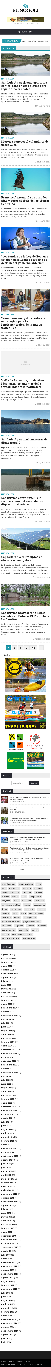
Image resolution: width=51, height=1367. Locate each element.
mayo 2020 (6, 1171)
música (17, 917)
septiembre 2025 (9, 973)
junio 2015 (6, 1296)
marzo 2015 (7, 1308)
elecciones (39, 900)
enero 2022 (6, 1103)
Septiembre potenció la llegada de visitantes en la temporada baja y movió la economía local (28, 838)
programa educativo (32, 921)
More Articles (25, 870)
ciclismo (5, 896)
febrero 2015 (7, 1312)
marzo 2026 (7, 958)
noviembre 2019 (9, 1194)
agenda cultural (9, 884)
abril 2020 (6, 1175)
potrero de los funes (11, 921)
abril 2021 (6, 1133)
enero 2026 (6, 966)
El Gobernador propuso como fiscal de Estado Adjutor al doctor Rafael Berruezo (29, 859)
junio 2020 (6, 1167)
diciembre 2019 (8, 1190)
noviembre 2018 (9, 1239)
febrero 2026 (7, 962)
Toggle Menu (26, 32)
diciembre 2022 (8, 1061)
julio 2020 (5, 1163)
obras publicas (30, 917)
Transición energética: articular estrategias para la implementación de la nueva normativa (24, 323)
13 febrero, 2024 (42, 639)
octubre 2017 (7, 1270)
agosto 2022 (7, 1076)
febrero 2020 (7, 1182)
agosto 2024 (7, 1019)
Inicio (3, 1365)
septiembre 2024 (9, 1015)
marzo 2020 (7, 1179)
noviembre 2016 (9, 1289)
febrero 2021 (7, 1141)
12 (33, 647)
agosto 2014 (7, 1334)
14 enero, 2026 (43, 162)
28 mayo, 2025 (44, 221)
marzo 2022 (7, 1095)
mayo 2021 (6, 1129)
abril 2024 (6, 1034)
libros (15, 913)
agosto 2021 (7, 1118)
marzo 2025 (7, 996)
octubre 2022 (7, 1068)
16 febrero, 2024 (42, 577)
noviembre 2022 (9, 1064)
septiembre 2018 (9, 1247)
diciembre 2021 (8, 1106)
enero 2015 (6, 1315)
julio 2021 (5, 1122)
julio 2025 (5, 981)
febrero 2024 (7, 1042)
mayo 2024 (6, 1030)
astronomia (14, 888)
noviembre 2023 (9, 1053)
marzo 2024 (7, 1038)
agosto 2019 (7, 1205)
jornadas (41, 909)
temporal (31, 926)
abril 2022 (6, 1091)
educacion (26, 900)
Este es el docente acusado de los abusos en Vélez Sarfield (28, 809)
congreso (6, 900)
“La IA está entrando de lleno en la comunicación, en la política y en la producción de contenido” (29, 849)
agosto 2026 (7, 954)
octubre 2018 (7, 1243)
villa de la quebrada (10, 938)
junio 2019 (6, 1213)
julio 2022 (5, 1080)
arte (4, 888)
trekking (35, 930)
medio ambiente (36, 913)
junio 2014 (6, 1342)
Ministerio (6, 917)
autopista (27, 888)
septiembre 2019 (9, 1201)
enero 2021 (6, 1144)
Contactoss (38, 1365)
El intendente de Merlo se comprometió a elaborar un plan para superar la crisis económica (29, 819)
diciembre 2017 (8, 1262)
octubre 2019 (7, 1198)
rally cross (6, 926)
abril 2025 (6, 992)
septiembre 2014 (9, 1331)
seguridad (19, 926)
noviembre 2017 (9, 1266)
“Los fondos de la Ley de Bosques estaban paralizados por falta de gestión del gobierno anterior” (24, 260)
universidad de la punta (22, 934)
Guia (29, 1365)
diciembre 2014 (8, 1319)
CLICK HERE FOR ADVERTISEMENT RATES (25, 23)
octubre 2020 (7, 1152)
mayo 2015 (6, 1300)
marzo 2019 (7, 1224)
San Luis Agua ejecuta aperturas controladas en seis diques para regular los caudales (24, 86)
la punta (5, 913)
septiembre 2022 (9, 1072)
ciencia (15, 896)
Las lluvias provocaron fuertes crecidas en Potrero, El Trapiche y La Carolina (25, 616)
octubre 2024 (7, 1011)
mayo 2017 (6, 1281)
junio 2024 (6, 1026)
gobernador (16, 909)
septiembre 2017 (9, 1274)
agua (38, 884)
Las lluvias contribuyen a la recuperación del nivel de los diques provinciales (22, 501)
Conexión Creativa (23, 1361)
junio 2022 (6, 1084)
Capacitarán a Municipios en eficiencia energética (21, 558)
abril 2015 (6, 1304)
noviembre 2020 (9, 1148)
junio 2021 (6, 1125)
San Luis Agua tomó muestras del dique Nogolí (25, 441)
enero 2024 (6, 1045)
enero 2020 (6, 1186)
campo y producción (10, 892)
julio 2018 (5, 1255)
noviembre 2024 (9, 1007)
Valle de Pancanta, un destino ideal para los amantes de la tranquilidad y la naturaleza (22, 384)
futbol (4, 909)
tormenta (42, 926)
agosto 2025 (7, 977)
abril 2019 (6, 1220)
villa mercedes (29, 938)
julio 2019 (5, 1209)
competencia (35, 896)
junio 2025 (6, 985)
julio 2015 (5, 1293)
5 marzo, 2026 (43, 106)
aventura (38, 888)
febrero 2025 (7, 1000)
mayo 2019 (6, 1217)
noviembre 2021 (9, 1110)
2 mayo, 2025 (44, 282)
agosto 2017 (7, 1277)
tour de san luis (8, 930)
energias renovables (11, 905)
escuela (27, 905)
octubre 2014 (7, 1327)
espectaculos (39, 905)
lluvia (23, 913)
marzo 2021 (7, 1137)
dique (16, 900)
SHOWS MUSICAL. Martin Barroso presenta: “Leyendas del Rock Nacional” (29, 798)
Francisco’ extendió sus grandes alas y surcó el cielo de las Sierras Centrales (25, 201)
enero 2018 (6, 1258)
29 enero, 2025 (43, 404)
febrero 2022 (7, 1099)
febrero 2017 (7, 1285)
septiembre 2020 (9, 1156)
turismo (5, 934)
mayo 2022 (6, 1087)
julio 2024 (5, 1023)
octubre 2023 (7, 1057)
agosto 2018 (7, 1251)
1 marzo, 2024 (43, 521)
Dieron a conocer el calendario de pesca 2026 (25, 143)
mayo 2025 (6, 988)
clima (24, 896)
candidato (27, 892)
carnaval (38, 892)
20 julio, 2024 (44, 462)
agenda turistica (26, 884)
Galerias (22, 1365)
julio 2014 (5, 1338)
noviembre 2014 (9, 1323)
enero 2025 (6, 1004)
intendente (29, 909)
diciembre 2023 (8, 1049)
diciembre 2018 (8, 1236)
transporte (23, 930)
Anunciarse (12, 1365)
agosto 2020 (7, 1160)
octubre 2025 (7, 969)
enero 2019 (6, 1232)
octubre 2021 (7, 1114)
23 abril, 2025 (44, 345)
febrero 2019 (7, 1228)
